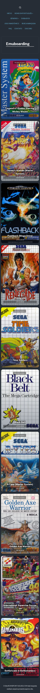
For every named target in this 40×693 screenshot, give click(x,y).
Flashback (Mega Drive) (20, 235)
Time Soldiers (20, 360)
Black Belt (19, 422)
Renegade (20, 298)
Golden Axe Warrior (20, 546)
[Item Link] (20, 89)
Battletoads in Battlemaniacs (20, 670)
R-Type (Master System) (20, 484)
